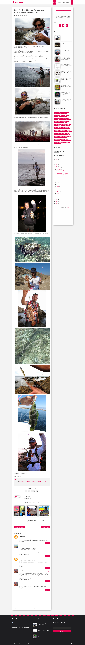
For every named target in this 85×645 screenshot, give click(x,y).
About (68, 643)
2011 (57, 197)
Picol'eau (68, 130)
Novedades (61, 128)
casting (60, 116)
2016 (57, 161)
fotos (66, 122)
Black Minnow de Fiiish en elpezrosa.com (28, 479)
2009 (57, 201)
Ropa (64, 133)
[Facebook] (60, 25)
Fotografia (57, 122)
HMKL (70, 124)
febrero (58, 191)
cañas (67, 115)
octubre (58, 177)
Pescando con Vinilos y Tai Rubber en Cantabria (66, 100)
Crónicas (56, 119)
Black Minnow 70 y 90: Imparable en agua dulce (66, 86)
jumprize (56, 127)
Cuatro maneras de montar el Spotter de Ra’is (66, 79)
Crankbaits (65, 116)
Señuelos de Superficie (59, 136)
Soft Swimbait (57, 140)
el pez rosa (18, 2)
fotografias (62, 122)
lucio (68, 127)
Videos (56, 143)
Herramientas (65, 124)
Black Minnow (57, 115)
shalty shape (63, 137)
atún (60, 113)
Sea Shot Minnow (58, 134)
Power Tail (57, 131)
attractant (57, 113)
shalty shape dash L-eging (60, 139)
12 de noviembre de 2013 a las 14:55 (26, 585)
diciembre (59, 167)
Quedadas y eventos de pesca (66, 131)
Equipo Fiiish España (62, 121)
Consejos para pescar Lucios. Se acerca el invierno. (65, 44)
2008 (57, 203)
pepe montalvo (22, 570)
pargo (69, 128)
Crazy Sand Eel (58, 118)
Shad (59, 137)
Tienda (59, 2)
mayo (58, 186)
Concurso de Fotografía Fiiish (19, 518)
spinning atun (68, 140)
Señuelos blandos (66, 134)
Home (54, 2)
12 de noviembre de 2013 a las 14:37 (26, 572)
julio (57, 182)
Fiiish (68, 121)
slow (67, 139)
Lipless (64, 127)
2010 (57, 199)
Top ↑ (71, 643)
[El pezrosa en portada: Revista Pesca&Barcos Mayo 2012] (44, 511)
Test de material (66, 142)
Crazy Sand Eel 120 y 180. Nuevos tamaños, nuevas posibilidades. (66, 93)
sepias (56, 137)
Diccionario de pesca (67, 119)
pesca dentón (62, 130)
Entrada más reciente (19, 527)
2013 (57, 166)
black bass (64, 113)
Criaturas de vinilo (65, 118)
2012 (57, 196)
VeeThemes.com (32, 643)
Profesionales (66, 2)
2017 (57, 159)
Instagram (63, 125)
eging (56, 121)
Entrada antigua (45, 527)
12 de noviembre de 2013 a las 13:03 (28, 560)
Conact (64, 643)
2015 (57, 162)
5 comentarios (24, 15)
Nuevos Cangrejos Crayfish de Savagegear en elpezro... (62, 174)
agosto (58, 180)
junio (58, 184)
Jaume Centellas (22, 536)
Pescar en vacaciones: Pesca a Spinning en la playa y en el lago (65, 58)
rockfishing (59, 133)
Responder (47, 542)
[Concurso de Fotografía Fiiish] (19, 511)
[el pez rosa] (15, 622)
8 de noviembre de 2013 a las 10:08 (26, 537)
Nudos (65, 128)
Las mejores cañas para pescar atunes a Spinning (66, 36)
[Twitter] (63, 25)
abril (58, 188)
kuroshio (61, 127)
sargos (67, 133)
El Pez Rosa (17, 15)
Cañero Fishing (22, 545)
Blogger (67, 207)
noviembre (59, 169)
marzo (58, 189)
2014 (57, 164)
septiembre (59, 179)
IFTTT (59, 125)
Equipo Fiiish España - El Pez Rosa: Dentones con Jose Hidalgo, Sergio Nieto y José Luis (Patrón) (32, 519)
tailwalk (60, 142)
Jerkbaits (67, 125)
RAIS (55, 133)
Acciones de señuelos (64, 112)
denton (60, 119)
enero (58, 193)
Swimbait (56, 142)
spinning (62, 140)
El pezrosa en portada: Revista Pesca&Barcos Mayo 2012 (44, 519)
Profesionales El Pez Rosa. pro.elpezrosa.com (66, 72)
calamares (63, 115)
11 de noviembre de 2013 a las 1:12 (26, 547)
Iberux (56, 125)
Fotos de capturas (58, 124)
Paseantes (57, 130)
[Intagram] (67, 25)
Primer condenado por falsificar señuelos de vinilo (66, 65)
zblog (59, 143)
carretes (56, 116)
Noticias (56, 128)
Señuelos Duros (68, 136)
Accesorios (57, 112)
